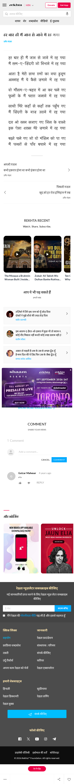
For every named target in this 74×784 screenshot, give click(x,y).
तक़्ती (5, 652)
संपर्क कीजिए (44, 652)
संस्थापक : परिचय (46, 645)
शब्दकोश (33, 21)
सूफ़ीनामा (42, 688)
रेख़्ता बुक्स (8, 703)
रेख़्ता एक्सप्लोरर (45, 667)
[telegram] (54, 739)
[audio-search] (67, 14)
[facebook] (20, 739)
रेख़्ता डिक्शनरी (10, 696)
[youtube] (37, 739)
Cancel (45, 459)
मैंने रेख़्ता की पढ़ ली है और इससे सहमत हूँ (36, 615)
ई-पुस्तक (54, 21)
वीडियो (44, 21)
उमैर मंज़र (8, 42)
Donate (51, 5)
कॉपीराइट (54, 752)
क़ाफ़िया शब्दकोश (12, 645)
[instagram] (45, 739)
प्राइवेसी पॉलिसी (22, 752)
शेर (24, 21)
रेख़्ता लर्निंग (43, 696)
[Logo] (16, 5)
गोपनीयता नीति (28, 615)
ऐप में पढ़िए (37, 768)
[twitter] (28, 739)
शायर (17, 21)
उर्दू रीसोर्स (8, 660)
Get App (64, 5)
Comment (59, 459)
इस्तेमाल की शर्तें (40, 752)
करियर (40, 660)
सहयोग (6, 637)
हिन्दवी (6, 688)
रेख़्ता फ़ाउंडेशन (45, 637)
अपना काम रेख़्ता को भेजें (15, 667)
